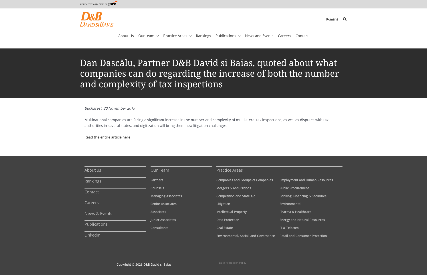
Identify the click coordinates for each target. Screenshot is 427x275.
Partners (157, 180)
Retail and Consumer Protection (303, 236)
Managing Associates (166, 196)
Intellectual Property (231, 212)
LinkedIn (92, 235)
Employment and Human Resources (306, 180)
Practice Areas (229, 170)
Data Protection (227, 220)
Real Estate (224, 228)
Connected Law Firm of (94, 4)
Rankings (93, 181)
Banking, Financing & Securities (303, 196)
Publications (96, 224)
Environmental (290, 204)
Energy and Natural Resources (302, 220)
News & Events (98, 213)
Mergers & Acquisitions (233, 188)
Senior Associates (164, 204)
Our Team (160, 170)
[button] (345, 19)
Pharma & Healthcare (295, 212)
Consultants (159, 228)
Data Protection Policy (232, 263)
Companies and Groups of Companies (244, 180)
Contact (92, 192)
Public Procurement (294, 188)
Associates (158, 212)
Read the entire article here (107, 137)
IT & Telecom (289, 228)
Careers (92, 202)
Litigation (223, 204)
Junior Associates (163, 220)
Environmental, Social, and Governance (245, 236)
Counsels (157, 188)
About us (93, 170)
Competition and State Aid (236, 196)
